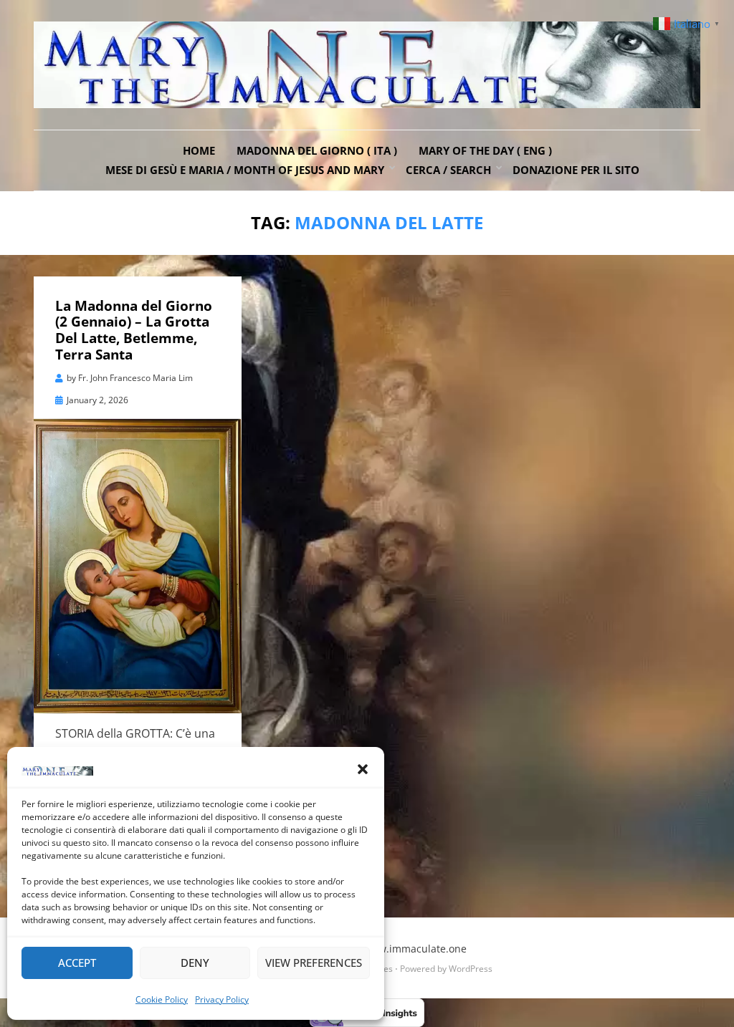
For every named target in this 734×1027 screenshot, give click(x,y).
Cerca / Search (448, 170)
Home (199, 150)
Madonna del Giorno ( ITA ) (317, 150)
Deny (195, 962)
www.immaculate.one (415, 948)
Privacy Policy (222, 999)
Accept (77, 962)
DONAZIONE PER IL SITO (576, 170)
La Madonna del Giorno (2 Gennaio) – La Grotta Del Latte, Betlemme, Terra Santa (133, 330)
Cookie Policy (161, 999)
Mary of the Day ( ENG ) (485, 150)
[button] (363, 769)
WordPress (470, 969)
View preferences (313, 962)
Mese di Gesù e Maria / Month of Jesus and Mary (244, 170)
